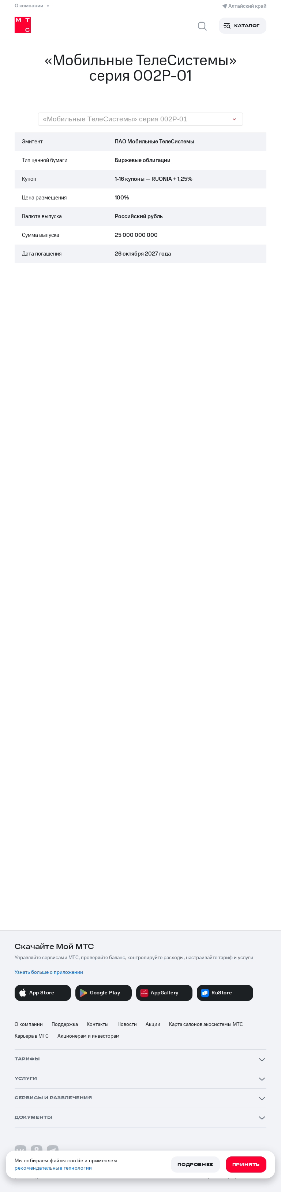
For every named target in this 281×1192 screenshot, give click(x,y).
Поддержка (65, 1024)
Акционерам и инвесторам (88, 1036)
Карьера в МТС (32, 1036)
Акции (153, 1024)
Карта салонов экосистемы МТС (206, 1024)
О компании (29, 1024)
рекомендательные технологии (53, 1168)
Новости (127, 1024)
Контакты (98, 1024)
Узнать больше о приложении (49, 972)
